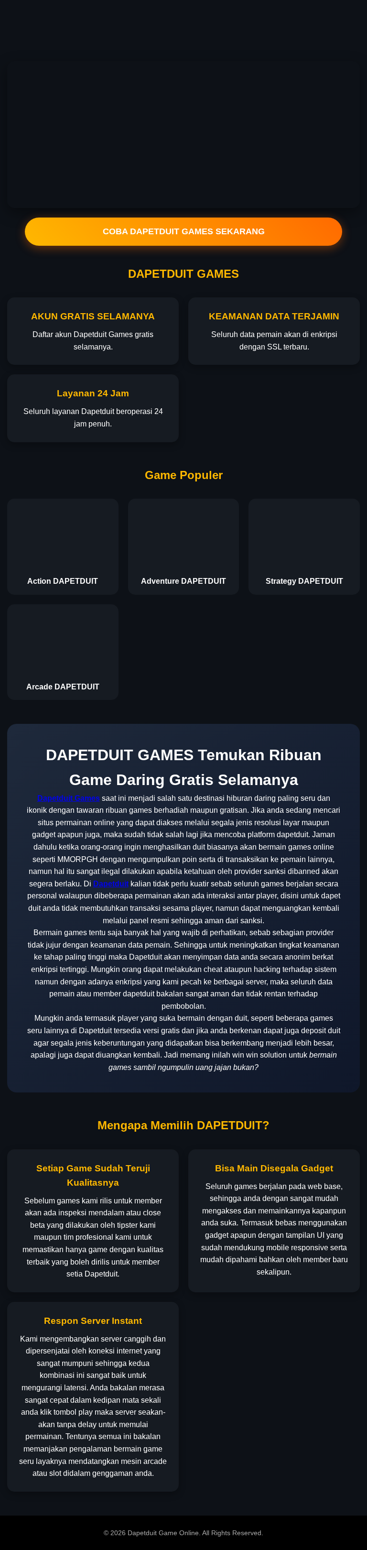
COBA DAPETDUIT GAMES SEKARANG (184, 231)
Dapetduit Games (68, 798)
